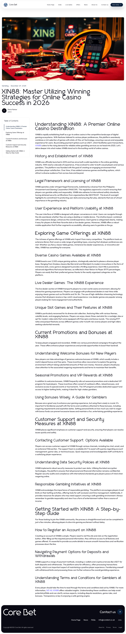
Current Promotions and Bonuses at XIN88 (16, 139)
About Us (101, 627)
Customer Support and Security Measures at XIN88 (16, 145)
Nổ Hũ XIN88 (52, 590)
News (86, 620)
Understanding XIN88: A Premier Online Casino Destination (16, 127)
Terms (115, 627)
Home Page (75, 620)
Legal (120, 627)
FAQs (93, 620)
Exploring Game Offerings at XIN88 (15, 133)
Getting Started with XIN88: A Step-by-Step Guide (15, 152)
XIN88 (38, 145)
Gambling (5, 86)
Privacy (108, 627)
